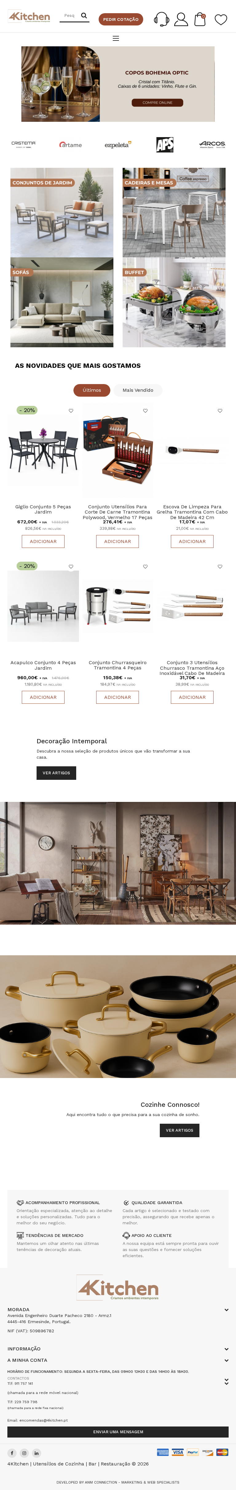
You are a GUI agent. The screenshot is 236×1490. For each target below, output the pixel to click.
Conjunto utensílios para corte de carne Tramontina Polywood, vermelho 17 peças (117, 512)
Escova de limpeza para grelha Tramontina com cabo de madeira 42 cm (192, 512)
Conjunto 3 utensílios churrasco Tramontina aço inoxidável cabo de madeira (192, 668)
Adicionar (43, 541)
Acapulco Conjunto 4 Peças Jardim (43, 665)
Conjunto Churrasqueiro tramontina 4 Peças (118, 665)
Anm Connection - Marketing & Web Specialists (132, 1482)
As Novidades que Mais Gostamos (78, 365)
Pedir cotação (121, 19)
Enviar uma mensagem (118, 1432)
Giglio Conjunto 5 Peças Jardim (43, 509)
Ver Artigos (56, 773)
